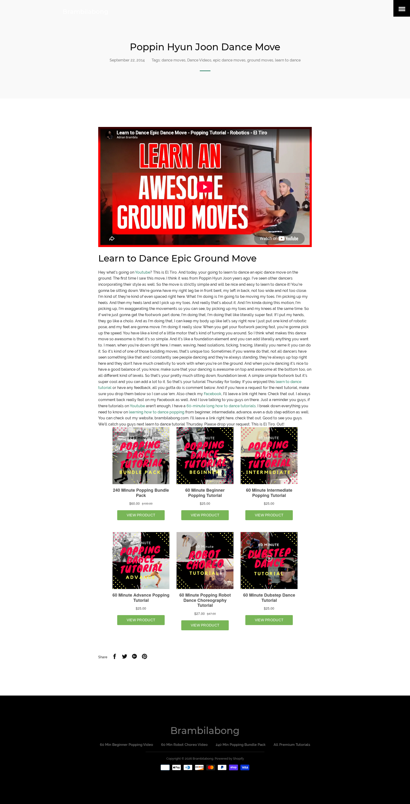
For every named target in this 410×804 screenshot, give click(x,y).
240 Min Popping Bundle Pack (241, 745)
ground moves (260, 60)
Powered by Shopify (229, 758)
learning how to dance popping (156, 412)
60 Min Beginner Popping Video (126, 745)
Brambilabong (85, 11)
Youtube (142, 272)
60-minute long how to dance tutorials (221, 406)
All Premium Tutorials (292, 745)
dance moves (174, 60)
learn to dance (288, 60)
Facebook (212, 394)
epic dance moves (229, 60)
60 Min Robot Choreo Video (184, 745)
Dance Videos (199, 60)
